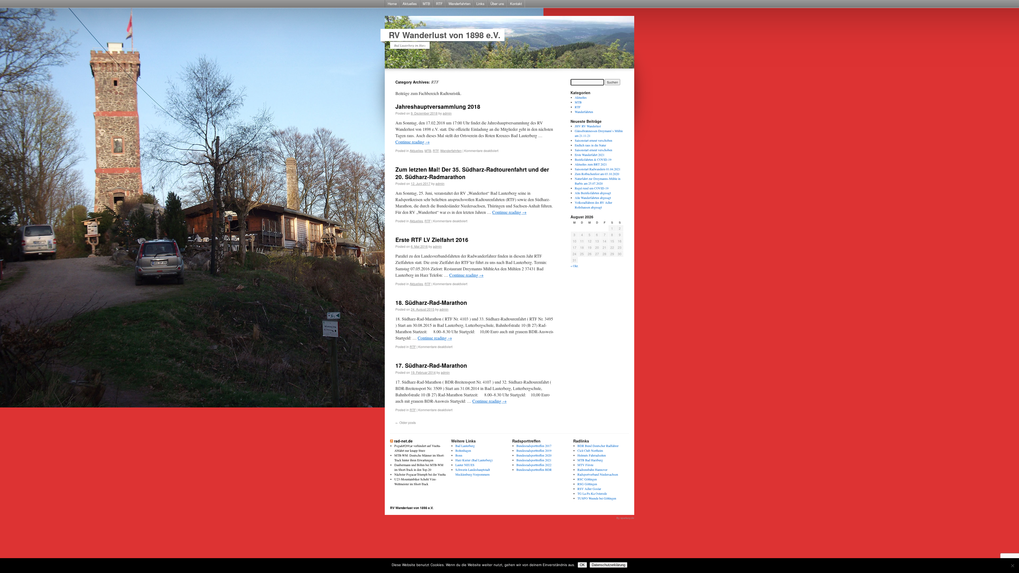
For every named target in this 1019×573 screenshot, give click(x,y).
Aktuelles (410, 3)
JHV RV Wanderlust (588, 126)
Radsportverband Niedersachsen (597, 474)
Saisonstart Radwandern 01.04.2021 (597, 169)
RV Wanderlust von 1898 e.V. (444, 35)
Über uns (497, 3)
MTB (426, 3)
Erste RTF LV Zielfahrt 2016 (431, 240)
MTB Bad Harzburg (590, 460)
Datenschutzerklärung (608, 565)
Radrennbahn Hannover (592, 469)
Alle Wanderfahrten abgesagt (593, 198)
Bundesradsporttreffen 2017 (533, 446)
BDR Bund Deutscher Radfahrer (598, 446)
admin (447, 113)
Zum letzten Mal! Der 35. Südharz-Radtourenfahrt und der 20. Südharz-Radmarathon (472, 172)
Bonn (458, 455)
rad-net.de (403, 441)
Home (392, 3)
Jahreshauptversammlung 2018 (437, 106)
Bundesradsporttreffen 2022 (533, 465)
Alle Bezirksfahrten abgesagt (593, 193)
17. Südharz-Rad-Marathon (431, 365)
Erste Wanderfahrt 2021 (590, 155)
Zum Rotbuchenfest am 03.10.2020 (597, 174)
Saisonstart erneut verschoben (593, 140)
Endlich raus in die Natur (590, 145)
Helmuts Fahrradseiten (591, 455)
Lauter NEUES (464, 465)
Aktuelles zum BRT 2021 (591, 164)
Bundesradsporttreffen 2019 (533, 450)
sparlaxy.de (627, 517)
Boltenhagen (463, 450)
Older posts (405, 422)
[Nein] (1012, 565)
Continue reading (412, 142)
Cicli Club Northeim (590, 450)
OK (582, 565)
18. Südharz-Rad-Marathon (431, 302)
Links (480, 3)
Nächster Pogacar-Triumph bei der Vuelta (420, 474)
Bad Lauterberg (465, 446)
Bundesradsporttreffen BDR (534, 469)
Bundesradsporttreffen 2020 (533, 455)
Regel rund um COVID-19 (591, 188)
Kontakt (516, 3)
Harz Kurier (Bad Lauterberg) (474, 460)
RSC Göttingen (587, 479)
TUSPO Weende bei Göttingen (596, 498)
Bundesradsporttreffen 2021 (533, 460)
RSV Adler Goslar (589, 489)
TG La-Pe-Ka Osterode (592, 493)
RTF (439, 3)
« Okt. (574, 266)
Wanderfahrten (459, 3)
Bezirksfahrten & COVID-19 (593, 159)
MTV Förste (585, 465)
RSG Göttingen (587, 484)
